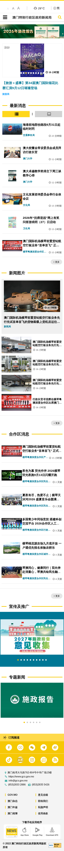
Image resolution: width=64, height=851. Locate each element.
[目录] (4, 17)
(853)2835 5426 (40, 784)
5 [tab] (30, 660)
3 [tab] (24, 660)
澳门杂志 (13, 801)
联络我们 (43, 801)
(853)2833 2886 (17, 784)
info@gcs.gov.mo (18, 780)
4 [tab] (27, 660)
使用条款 (43, 813)
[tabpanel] (32, 637)
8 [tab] (39, 660)
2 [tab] (21, 660)
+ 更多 (56, 262)
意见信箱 (43, 795)
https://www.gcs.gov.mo (21, 776)
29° (41, 8)
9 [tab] (42, 660)
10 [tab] (46, 660)
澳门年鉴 (13, 807)
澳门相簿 (13, 813)
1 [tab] (18, 660)
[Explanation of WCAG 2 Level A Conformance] (55, 845)
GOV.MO (12, 795)
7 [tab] (36, 660)
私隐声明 (43, 807)
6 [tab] (33, 660)
